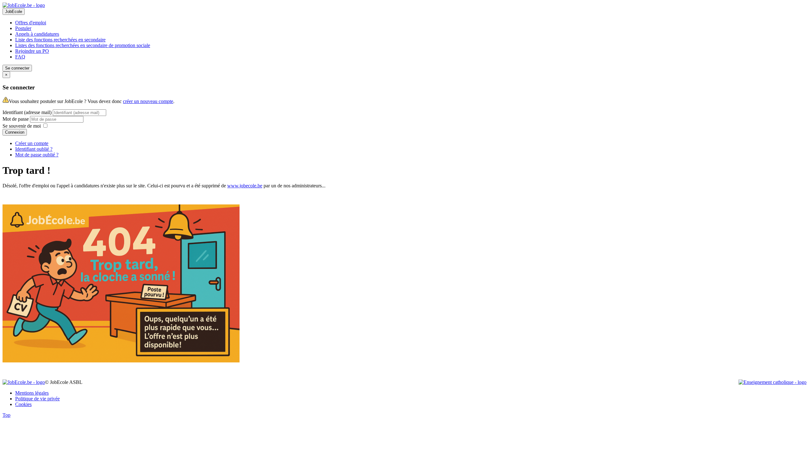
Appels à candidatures (37, 34)
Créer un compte (31, 143)
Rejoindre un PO (32, 51)
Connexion (14, 132)
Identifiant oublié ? (33, 149)
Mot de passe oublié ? (36, 154)
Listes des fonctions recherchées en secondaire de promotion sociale (82, 45)
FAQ (20, 56)
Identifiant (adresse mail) (27, 112)
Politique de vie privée (37, 398)
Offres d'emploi (30, 22)
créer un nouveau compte (148, 101)
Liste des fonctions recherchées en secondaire (60, 39)
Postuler (23, 28)
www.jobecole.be (244, 185)
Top (6, 415)
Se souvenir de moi (22, 126)
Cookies (23, 404)
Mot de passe (16, 119)
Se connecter (17, 68)
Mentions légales (32, 393)
